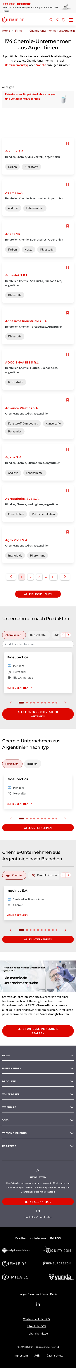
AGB (37, 1355)
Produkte (9, 1081)
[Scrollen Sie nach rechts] (68, 635)
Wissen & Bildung (14, 1133)
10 (56, 703)
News (6, 1055)
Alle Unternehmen (38, 828)
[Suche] (51, 20)
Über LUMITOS (36, 1326)
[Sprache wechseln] (63, 20)
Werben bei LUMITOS (36, 1319)
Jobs (5, 1120)
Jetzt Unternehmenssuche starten (38, 1031)
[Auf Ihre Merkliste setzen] (67, 143)
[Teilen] (57, 20)
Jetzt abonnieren (38, 1202)
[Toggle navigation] (71, 20)
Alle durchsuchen (38, 594)
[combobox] (38, 644)
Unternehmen (12, 1068)
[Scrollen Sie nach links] (63, 635)
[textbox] (38, 644)
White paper (11, 1094)
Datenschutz (54, 1355)
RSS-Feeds (9, 1146)
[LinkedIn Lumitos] (38, 1304)
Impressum (20, 1355)
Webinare (9, 1107)
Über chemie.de (38, 1333)
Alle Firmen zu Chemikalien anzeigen (38, 714)
